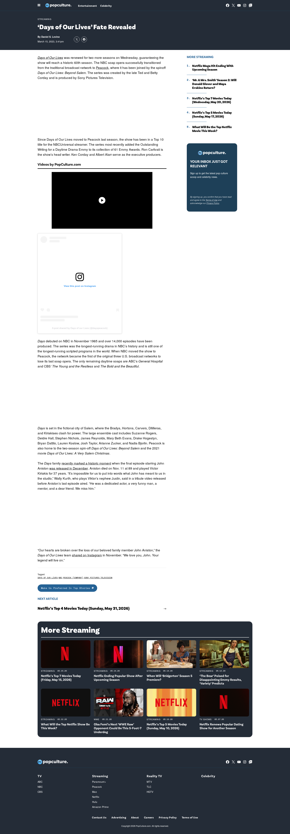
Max (94, 791)
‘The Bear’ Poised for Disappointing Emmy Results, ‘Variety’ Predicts (220, 679)
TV (40, 776)
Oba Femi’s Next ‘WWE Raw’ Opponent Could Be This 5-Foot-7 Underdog (117, 728)
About (135, 817)
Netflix (95, 796)
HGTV (150, 791)
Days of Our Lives (50, 57)
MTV (149, 781)
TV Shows (206, 719)
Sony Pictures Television (98, 577)
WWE (97, 719)
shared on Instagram (87, 555)
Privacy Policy (212, 203)
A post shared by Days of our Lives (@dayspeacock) (80, 328)
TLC (149, 786)
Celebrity (106, 5)
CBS (40, 791)
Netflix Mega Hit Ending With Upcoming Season (212, 67)
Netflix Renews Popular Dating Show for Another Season (221, 726)
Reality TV (154, 776)
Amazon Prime (100, 807)
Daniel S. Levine (50, 36)
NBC (60, 577)
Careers (149, 817)
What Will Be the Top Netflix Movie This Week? (212, 129)
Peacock (102, 67)
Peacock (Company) (73, 577)
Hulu (94, 801)
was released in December (68, 468)
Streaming (44, 19)
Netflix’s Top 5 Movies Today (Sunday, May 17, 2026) (212, 114)
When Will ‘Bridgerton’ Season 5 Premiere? (169, 677)
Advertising (118, 817)
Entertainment (87, 5)
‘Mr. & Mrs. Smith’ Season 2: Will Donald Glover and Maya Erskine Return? (214, 84)
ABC (40, 781)
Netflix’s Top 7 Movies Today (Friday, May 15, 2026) (61, 677)
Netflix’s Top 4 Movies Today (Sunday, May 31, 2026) (84, 608)
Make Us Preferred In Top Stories (66, 588)
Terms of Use (212, 199)
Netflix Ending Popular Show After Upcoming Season (118, 677)
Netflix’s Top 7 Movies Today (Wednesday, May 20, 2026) (212, 100)
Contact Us (99, 817)
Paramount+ (99, 781)
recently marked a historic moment (86, 463)
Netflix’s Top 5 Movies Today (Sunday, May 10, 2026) (167, 726)
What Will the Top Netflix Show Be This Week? (65, 726)
